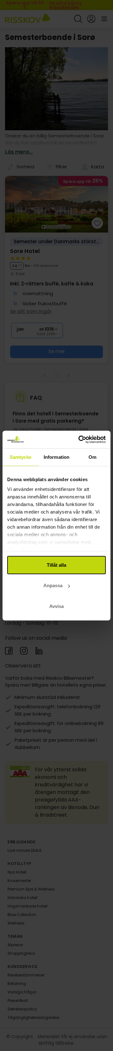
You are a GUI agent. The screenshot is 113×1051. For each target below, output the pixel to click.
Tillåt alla (56, 564)
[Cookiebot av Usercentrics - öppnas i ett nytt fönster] (80, 440)
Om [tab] (92, 456)
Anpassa (52, 585)
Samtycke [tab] (20, 456)
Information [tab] (56, 456)
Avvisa (56, 606)
